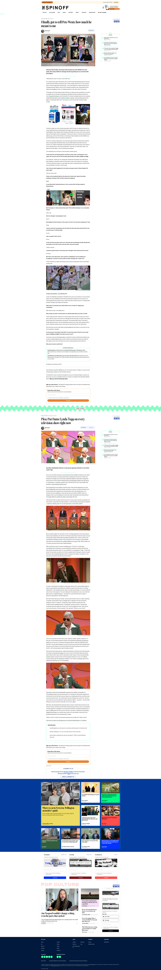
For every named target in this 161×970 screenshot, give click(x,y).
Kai (41, 944)
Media (58, 948)
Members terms (91, 944)
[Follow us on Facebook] (42, 957)
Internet (42, 946)
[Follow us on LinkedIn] (51, 957)
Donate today (112, 8)
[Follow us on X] (44, 957)
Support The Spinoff (47, 2)
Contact (74, 941)
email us (56, 372)
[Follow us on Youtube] (47, 957)
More (77, 12)
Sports (58, 946)
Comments (91, 427)
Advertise (82, 941)
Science (42, 950)
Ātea (59, 12)
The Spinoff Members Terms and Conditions (57, 960)
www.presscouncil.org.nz (55, 965)
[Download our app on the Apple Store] (58, 957)
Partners (43, 948)
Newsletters (92, 12)
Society (58, 941)
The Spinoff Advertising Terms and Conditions (78, 960)
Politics (44, 12)
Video (42, 941)
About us (74, 944)
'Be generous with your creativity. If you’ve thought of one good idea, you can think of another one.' (67, 351)
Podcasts (84, 12)
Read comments (68, 776)
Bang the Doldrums (54, 96)
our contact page (92, 964)
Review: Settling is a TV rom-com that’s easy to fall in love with (65, 731)
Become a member (102, 12)
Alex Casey (47, 30)
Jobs (81, 944)
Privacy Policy (43, 960)
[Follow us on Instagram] (49, 957)
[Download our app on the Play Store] (60, 957)
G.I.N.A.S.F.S (65, 96)
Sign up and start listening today (59, 378)
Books (64, 12)
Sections (70, 12)
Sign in (116, 2)
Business (58, 950)
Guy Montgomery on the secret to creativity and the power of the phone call (68, 728)
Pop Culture (52, 12)
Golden (67, 98)
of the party (64, 94)
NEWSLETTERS (111, 888)
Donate (89, 941)
